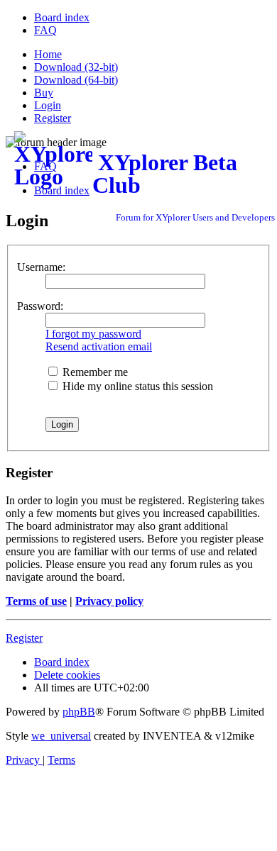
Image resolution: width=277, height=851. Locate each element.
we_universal (61, 736)
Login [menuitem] (47, 105)
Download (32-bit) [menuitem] (76, 67)
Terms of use (36, 601)
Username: (41, 267)
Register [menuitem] (52, 118)
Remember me (94, 372)
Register (24, 638)
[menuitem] (61, 17)
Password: (40, 306)
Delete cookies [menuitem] (67, 675)
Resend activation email (98, 346)
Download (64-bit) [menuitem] (76, 80)
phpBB (79, 712)
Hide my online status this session (136, 386)
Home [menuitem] (48, 54)
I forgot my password (93, 334)
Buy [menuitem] (43, 93)
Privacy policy (109, 601)
